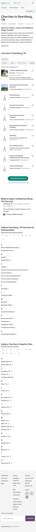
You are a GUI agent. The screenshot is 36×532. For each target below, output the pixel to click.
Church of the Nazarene (8, 282)
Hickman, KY (5, 400)
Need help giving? (28, 482)
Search (6, 59)
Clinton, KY (4, 374)
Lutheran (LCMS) (6, 295)
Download (16, 495)
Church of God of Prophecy (9, 279)
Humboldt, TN (5, 397)
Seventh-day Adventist (8, 334)
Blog (2, 483)
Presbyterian (5, 321)
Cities (22, 8)
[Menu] (33, 3)
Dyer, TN (3, 384)
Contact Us (4, 481)
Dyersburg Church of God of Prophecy (18, 128)
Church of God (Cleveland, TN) (10, 276)
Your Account (29, 478)
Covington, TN (5, 371)
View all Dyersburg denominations (12, 232)
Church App (16, 492)
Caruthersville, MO (7, 377)
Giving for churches (16, 479)
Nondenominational (7, 312)
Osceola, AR (4, 443)
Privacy (14, 526)
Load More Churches (18, 178)
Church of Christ (6, 273)
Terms (18, 526)
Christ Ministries (18, 98)
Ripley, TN (4, 450)
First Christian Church (18, 148)
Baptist (3, 257)
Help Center (29, 486)
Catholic (3, 267)
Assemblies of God (7, 250)
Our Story (4, 478)
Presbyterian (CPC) (7, 324)
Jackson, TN (5, 407)
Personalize (30, 11)
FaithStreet (5, 3)
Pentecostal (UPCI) (7, 318)
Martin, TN (4, 421)
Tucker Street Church (18, 169)
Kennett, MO (5, 414)
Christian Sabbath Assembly (18, 75)
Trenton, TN (5, 456)
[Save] (32, 71)
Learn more (4, 46)
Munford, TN (5, 429)
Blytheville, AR (5, 361)
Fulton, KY (4, 391)
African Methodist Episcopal (10, 247)
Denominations (14, 8)
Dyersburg (18, 138)
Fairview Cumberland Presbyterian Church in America (18, 158)
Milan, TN (4, 423)
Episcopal (4, 289)
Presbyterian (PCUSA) (8, 327)
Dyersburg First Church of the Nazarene (18, 88)
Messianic (4, 302)
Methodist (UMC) (6, 305)
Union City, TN (5, 463)
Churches (4, 8)
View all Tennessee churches (10, 347)
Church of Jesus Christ (18, 108)
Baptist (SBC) (5, 260)
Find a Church (17, 502)
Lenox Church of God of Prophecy (18, 118)
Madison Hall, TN (6, 426)
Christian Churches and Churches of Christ (14, 270)
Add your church (16, 508)
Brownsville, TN (6, 364)
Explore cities (17, 504)
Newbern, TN (5, 436)
